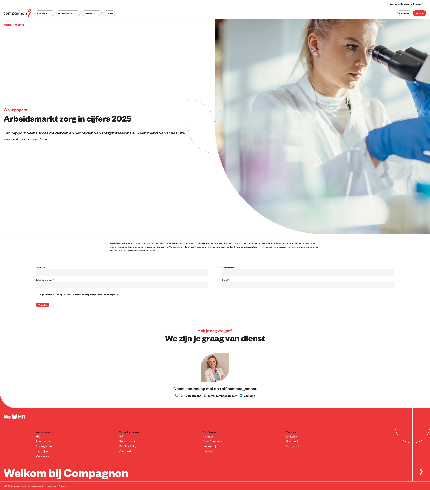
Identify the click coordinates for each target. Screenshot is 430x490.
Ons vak (109, 13)
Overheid (125, 451)
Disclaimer (52, 485)
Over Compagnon (214, 441)
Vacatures (419, 13)
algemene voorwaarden (71, 294)
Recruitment (44, 441)
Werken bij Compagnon (401, 4)
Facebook (292, 441)
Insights (207, 451)
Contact (417, 4)
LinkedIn (249, 395)
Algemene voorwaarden (34, 485)
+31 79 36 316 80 (190, 395)
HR (38, 436)
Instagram (292, 446)
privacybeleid (94, 294)
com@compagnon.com (222, 395)
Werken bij (209, 446)
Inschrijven (404, 13)
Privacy (61, 485)
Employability (44, 446)
